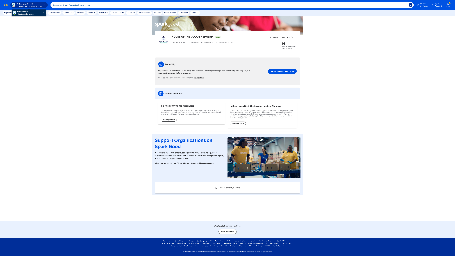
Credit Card (184, 13)
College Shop (68, 13)
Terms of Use (199, 78)
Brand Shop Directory (228, 246)
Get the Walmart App (284, 241)
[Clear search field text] (405, 5)
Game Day (131, 13)
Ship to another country (26, 14)
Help (229, 241)
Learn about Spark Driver (209, 246)
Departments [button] (9, 13)
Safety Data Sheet (168, 243)
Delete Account (278, 246)
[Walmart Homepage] (6, 5)
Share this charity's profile (282, 37)
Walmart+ (195, 13)
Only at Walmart (170, 13)
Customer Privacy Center (254, 243)
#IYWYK (267, 246)
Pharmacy (91, 13)
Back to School (55, 13)
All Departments (166, 241)
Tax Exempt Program (266, 241)
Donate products (169, 120)
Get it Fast (80, 13)
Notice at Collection (273, 243)
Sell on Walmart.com (217, 241)
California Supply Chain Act (211, 243)
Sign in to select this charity (282, 71)
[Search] (410, 5)
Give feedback (227, 231)
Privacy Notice (194, 243)
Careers (191, 241)
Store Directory (180, 241)
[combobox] (232, 5)
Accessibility (252, 241)
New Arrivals (103, 13)
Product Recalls (239, 241)
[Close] (43, 13)
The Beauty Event (117, 13)
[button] (423, 5)
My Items (157, 13)
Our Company (202, 241)
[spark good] (167, 26)
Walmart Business (255, 246)
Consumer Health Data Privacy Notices (184, 246)
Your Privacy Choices (235, 243)
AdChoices (287, 243)
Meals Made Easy (144, 13)
